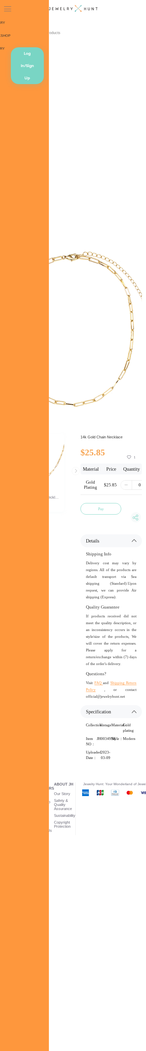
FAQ (98, 683)
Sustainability (64, 815)
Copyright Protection (62, 824)
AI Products (50, 33)
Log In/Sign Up (27, 65)
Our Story (62, 794)
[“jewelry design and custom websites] (73, 9)
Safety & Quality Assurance (63, 804)
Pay (101, 509)
